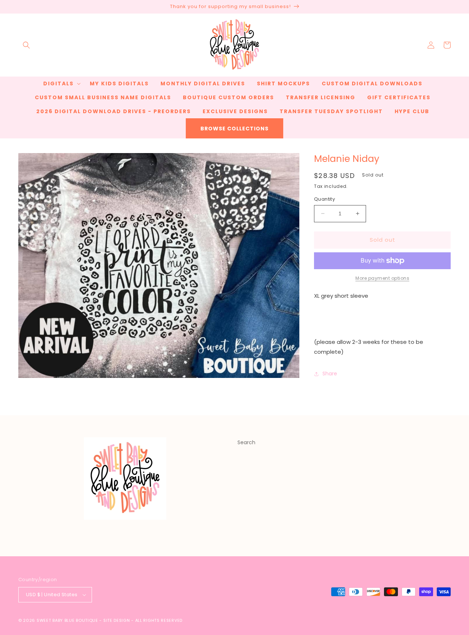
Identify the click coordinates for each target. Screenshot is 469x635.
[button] (26, 45)
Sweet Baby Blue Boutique (68, 620)
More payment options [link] (382, 278)
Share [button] (329, 373)
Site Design (116, 620)
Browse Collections (234, 128)
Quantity (324, 199)
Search (246, 442)
